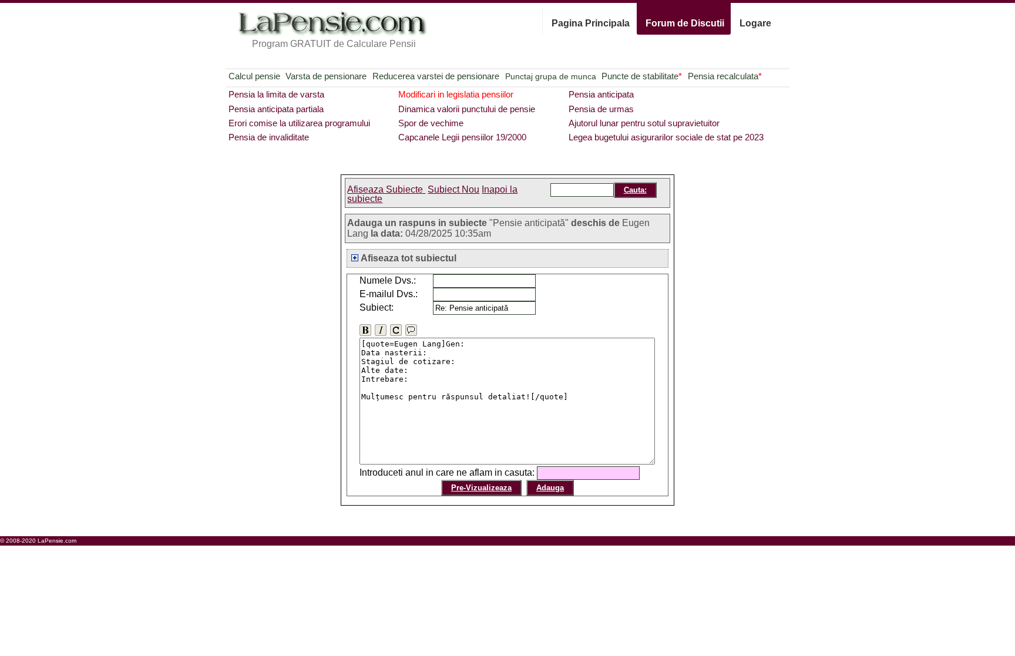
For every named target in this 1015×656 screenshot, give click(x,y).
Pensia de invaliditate (268, 137)
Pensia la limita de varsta (276, 94)
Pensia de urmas (601, 109)
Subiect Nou (453, 189)
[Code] (396, 330)
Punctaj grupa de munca (550, 76)
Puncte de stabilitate (641, 76)
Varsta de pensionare (326, 76)
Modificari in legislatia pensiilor (455, 94)
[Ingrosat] (365, 330)
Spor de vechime (430, 123)
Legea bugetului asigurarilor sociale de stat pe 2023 (666, 137)
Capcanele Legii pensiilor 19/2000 (462, 137)
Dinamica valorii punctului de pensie (466, 109)
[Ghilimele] (411, 330)
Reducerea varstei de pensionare (435, 76)
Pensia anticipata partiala (276, 109)
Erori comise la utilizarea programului (299, 123)
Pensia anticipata (601, 94)
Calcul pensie (254, 76)
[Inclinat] (380, 330)
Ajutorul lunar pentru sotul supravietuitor (644, 123)
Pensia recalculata (725, 76)
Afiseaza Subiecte (386, 189)
